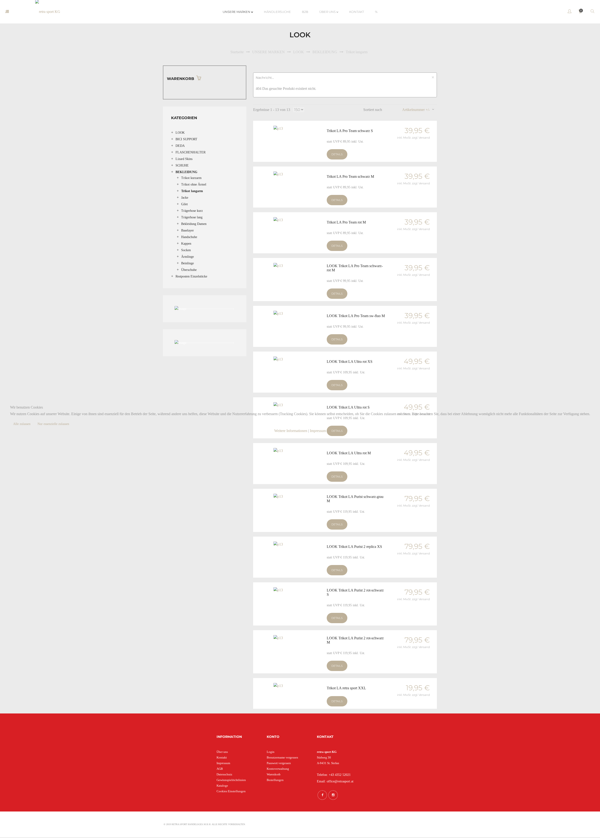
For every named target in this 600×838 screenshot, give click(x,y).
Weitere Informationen (290, 431)
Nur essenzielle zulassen (53, 424)
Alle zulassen (21, 424)
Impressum (318, 431)
